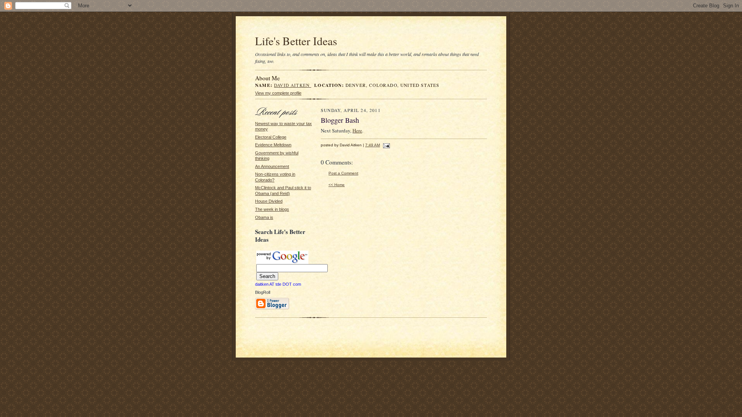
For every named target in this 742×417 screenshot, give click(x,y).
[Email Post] (385, 145)
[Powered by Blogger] (272, 308)
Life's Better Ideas (296, 40)
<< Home (336, 185)
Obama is (264, 217)
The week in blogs (272, 209)
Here (357, 130)
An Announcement (272, 166)
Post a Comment (343, 173)
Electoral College (270, 137)
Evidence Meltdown (273, 144)
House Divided (269, 201)
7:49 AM (372, 145)
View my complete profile (278, 93)
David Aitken (292, 85)
